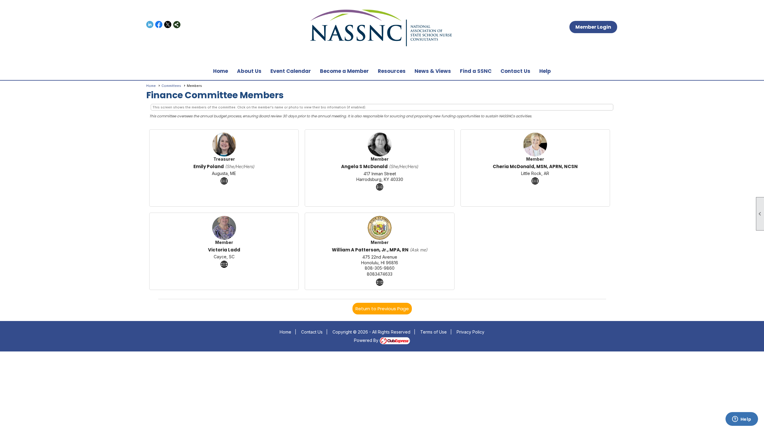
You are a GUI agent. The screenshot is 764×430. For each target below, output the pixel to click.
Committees (171, 86)
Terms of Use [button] (433, 331)
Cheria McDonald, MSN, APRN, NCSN (535, 166)
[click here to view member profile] (224, 144)
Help (545, 71)
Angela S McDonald (364, 166)
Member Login (593, 27)
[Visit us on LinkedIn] (150, 24)
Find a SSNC (476, 71)
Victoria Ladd (224, 250)
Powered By (367, 340)
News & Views (433, 71)
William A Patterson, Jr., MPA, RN (370, 250)
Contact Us (515, 71)
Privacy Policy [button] (470, 331)
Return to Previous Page (382, 308)
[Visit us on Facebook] (159, 24)
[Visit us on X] (168, 24)
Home (220, 71)
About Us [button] (249, 71)
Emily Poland (208, 166)
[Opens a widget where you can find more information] (741, 419)
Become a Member (344, 71)
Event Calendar (290, 71)
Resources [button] (392, 71)
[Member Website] (224, 181)
